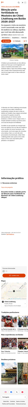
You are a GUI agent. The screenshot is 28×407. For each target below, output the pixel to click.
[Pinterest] (22, 392)
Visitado (17, 41)
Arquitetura (15, 37)
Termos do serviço (21, 404)
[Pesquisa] (18, 2)
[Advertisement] (14, 90)
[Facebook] (11, 392)
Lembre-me (15, 275)
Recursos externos (9, 183)
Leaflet (11, 298)
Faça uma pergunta (7, 187)
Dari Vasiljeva (10, 234)
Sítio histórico (5, 37)
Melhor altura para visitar (10, 6)
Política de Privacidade (8, 404)
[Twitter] (17, 392)
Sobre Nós (6, 401)
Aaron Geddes (14, 60)
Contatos (12, 401)
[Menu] (24, 2)
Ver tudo (7, 55)
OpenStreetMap (17, 298)
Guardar (7, 41)
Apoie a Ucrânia (20, 401)
